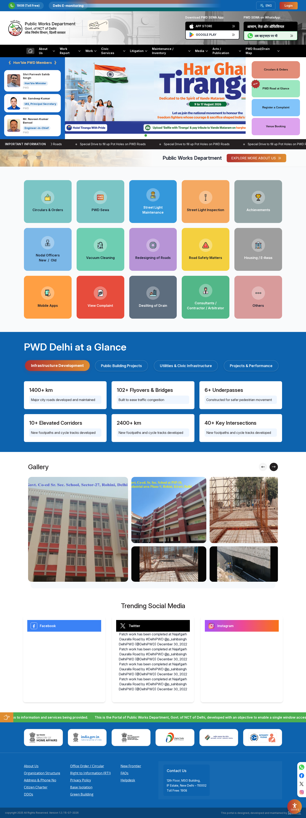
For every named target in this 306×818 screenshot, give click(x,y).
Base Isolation (81, 787)
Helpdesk (128, 780)
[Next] (274, 467)
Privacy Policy (80, 780)
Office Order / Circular (87, 766)
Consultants (204, 303)
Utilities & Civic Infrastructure (186, 366)
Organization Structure (42, 773)
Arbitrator (216, 308)
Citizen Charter (35, 787)
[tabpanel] (155, 95)
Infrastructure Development (57, 365)
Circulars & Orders (276, 69)
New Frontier (131, 766)
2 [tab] (151, 135)
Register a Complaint (275, 107)
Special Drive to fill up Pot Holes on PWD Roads (104, 144)
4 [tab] (163, 135)
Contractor (196, 308)
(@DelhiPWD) (145, 644)
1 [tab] (145, 135)
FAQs (124, 773)
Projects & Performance (251, 366)
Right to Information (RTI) (90, 773)
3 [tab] (157, 135)
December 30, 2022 (172, 644)
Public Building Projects (121, 366)
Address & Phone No (40, 780)
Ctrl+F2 (295, 809)
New (42, 260)
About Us (31, 766)
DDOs (28, 794)
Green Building (81, 794)
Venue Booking (276, 126)
